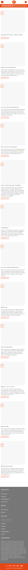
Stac (11, 552)
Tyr (19, 555)
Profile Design (8, 550)
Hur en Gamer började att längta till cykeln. (10, 267)
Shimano (3, 552)
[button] (2, 2)
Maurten (21, 546)
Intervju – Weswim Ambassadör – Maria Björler (11, 185)
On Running (19, 548)
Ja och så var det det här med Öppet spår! (10, 107)
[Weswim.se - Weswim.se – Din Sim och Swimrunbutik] (14, 2)
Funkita (2, 543)
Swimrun (14, 552)
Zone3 (6, 559)
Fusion (13, 543)
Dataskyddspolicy (5, 499)
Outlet (2, 550)
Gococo (22, 543)
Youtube (3, 528)
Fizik (23, 541)
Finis (20, 541)
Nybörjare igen (4, 307)
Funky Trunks (8, 543)
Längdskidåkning (4, 227)
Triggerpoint (15, 555)
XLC (24, 557)
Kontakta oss (4, 494)
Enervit (16, 541)
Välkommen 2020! (4, 426)
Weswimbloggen (5, 531)
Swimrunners (20, 552)
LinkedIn (3, 534)
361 (2, 541)
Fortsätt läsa (5, 77)
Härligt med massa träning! (6, 466)
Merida (2, 548)
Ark (5, 541)
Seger (24, 550)
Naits (15, 548)
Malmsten (17, 546)
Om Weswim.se (5, 509)
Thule (2, 555)
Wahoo (15, 557)
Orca (24, 548)
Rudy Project (14, 550)
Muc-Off (11, 548)
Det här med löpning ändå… (7, 346)
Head (2, 546)
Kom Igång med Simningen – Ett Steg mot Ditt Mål (11, 34)
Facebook (3, 526)
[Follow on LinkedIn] (7, 520)
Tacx (25, 552)
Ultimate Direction (4, 557)
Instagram (3, 523)
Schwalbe (20, 550)
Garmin (17, 543)
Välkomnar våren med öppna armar (8, 67)
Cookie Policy (4, 501)
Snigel (7, 552)
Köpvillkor (3, 496)
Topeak (6, 555)
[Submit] (25, 5)
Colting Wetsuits (10, 541)
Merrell (6, 548)
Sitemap (3, 512)
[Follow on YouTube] (10, 520)
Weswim (20, 557)
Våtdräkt (11, 557)
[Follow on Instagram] (5, 520)
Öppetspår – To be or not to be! (7, 386)
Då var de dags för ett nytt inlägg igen (9, 146)
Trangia (10, 555)
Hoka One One (8, 546)
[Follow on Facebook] (2, 520)
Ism (12, 546)
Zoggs (2, 559)
